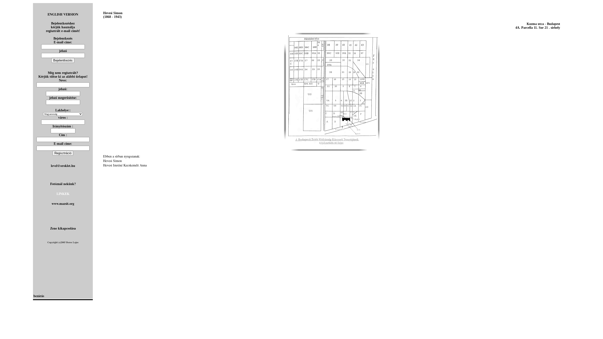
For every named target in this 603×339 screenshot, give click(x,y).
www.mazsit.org (63, 203)
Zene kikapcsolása (63, 228)
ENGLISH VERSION (63, 14)
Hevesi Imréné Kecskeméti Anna (125, 165)
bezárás (38, 295)
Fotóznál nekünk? (63, 183)
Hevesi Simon (112, 160)
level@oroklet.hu (63, 165)
